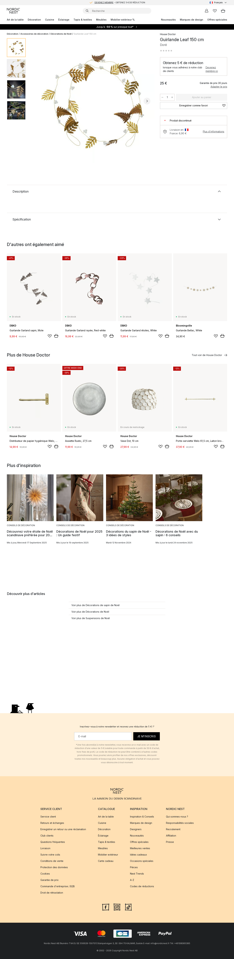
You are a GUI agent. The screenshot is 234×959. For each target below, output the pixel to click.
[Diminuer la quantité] (162, 97)
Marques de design (191, 19)
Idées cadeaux (138, 854)
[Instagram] (117, 907)
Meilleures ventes (140, 848)
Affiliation (171, 835)
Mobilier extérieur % (123, 19)
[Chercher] (87, 11)
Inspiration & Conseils (142, 816)
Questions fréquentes (52, 841)
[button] (166, 51)
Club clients (46, 835)
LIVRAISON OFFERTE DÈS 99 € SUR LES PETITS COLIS (120, 2)
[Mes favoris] (215, 11)
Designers (135, 829)
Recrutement (173, 829)
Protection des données (54, 867)
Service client (48, 816)
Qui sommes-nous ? (177, 816)
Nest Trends (137, 873)
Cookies (45, 873)
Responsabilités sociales (180, 822)
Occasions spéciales (141, 860)
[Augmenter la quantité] (172, 97)
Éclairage (63, 19)
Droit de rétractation (51, 892)
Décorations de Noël (61, 34)
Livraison (45, 848)
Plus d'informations (213, 131)
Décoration (34, 19)
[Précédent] (37, 101)
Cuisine (49, 19)
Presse (170, 841)
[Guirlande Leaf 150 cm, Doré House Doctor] (92, 100)
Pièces (134, 867)
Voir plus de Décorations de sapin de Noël (95, 605)
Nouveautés (168, 19)
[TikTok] (128, 907)
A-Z (132, 879)
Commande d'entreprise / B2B (57, 886)
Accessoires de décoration (34, 34)
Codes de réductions (142, 886)
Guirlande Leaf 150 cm (85, 34)
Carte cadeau (105, 860)
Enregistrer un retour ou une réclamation (63, 829)
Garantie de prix (49, 879)
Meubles (101, 19)
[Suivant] (147, 101)
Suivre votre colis (50, 854)
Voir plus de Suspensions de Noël (90, 618)
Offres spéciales (217, 19)
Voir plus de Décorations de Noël (90, 611)
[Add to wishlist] (49, 336)
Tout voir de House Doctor (207, 355)
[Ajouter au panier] (56, 336)
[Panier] (223, 11)
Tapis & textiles (82, 19)
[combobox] (218, 2)
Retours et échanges (52, 822)
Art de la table (15, 19)
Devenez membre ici (212, 69)
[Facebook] (105, 907)
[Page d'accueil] (13, 11)
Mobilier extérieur (108, 854)
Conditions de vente (51, 860)
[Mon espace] (206, 11)
